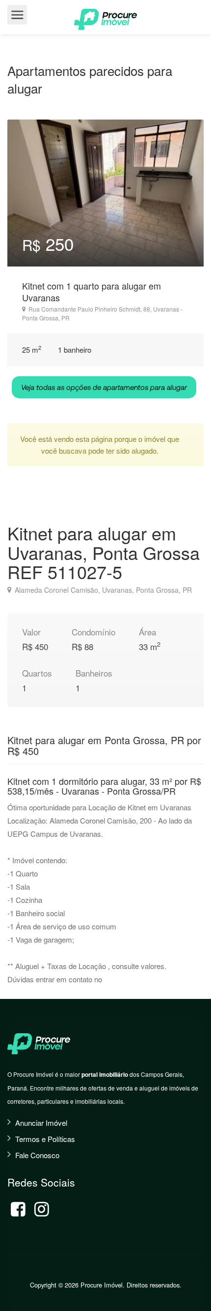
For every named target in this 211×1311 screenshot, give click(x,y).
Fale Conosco (37, 1155)
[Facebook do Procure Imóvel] (18, 1209)
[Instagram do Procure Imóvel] (41, 1209)
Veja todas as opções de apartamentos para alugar (104, 387)
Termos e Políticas (45, 1139)
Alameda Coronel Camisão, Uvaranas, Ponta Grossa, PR (102, 590)
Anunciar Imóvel (41, 1122)
